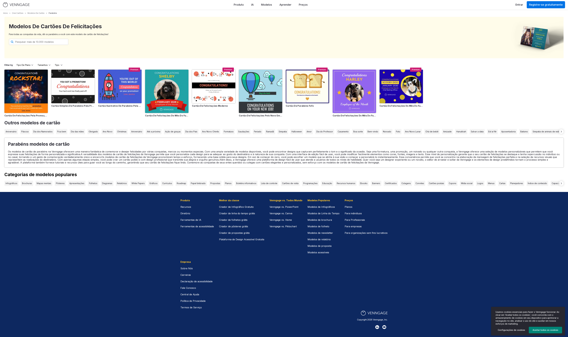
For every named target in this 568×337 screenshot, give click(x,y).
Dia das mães (77, 131)
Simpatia (283, 131)
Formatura (228, 131)
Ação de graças (173, 131)
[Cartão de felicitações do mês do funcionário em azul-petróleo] (166, 91)
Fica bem (61, 131)
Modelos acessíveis (318, 252)
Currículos (167, 183)
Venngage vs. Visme (281, 219)
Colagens (406, 183)
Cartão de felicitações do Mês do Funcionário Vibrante (401, 106)
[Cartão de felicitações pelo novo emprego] (260, 91)
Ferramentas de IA (190, 219)
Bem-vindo (373, 131)
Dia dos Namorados (43, 131)
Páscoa (25, 131)
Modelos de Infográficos (321, 206)
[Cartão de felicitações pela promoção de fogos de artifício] (26, 91)
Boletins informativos (246, 183)
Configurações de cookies (511, 330)
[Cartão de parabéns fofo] (307, 86)
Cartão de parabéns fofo (300, 106)
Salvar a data (477, 131)
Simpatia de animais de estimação (549, 131)
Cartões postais (436, 183)
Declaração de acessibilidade (196, 281)
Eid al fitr (492, 131)
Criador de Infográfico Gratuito (236, 206)
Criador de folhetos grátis (233, 219)
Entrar (519, 4)
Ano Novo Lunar (413, 131)
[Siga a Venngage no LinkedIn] (377, 327)
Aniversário (11, 131)
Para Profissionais (355, 219)
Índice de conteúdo (537, 183)
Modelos (266, 4)
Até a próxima (153, 131)
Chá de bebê (431, 131)
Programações (310, 183)
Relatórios (122, 183)
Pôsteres (60, 183)
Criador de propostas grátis (234, 232)
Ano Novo (107, 131)
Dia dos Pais (191, 131)
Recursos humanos (346, 183)
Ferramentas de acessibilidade (197, 226)
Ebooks (363, 183)
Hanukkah (461, 131)
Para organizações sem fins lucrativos (366, 232)
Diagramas (107, 183)
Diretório (185, 213)
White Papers (138, 183)
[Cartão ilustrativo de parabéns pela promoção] (120, 86)
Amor (309, 131)
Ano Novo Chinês (210, 131)
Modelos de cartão (36, 13)
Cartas (502, 183)
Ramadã (270, 131)
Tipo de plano (23, 65)
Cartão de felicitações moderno (210, 106)
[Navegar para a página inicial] (16, 4)
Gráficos (153, 183)
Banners (376, 183)
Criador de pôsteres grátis (233, 226)
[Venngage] (374, 313)
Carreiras (185, 274)
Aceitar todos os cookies (545, 330)
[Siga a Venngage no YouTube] (384, 327)
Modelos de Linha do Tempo (323, 213)
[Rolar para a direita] (561, 131)
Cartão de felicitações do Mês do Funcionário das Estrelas (354, 115)
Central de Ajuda (189, 294)
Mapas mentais (44, 183)
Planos (228, 183)
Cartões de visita (290, 183)
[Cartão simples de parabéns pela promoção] (73, 86)
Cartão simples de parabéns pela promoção (73, 106)
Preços (303, 4)
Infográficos (11, 183)
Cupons (452, 183)
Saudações (243, 131)
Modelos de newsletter (320, 232)
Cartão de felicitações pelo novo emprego (260, 115)
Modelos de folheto (318, 226)
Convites (419, 183)
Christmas (121, 131)
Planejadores (516, 183)
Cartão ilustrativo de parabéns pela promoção (120, 106)
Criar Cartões (17, 13)
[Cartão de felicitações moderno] (213, 86)
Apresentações (76, 183)
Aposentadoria (508, 131)
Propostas (215, 183)
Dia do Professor (324, 131)
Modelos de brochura (320, 219)
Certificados (391, 183)
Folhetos (93, 183)
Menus (491, 183)
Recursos (185, 206)
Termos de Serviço (191, 307)
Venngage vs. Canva (281, 213)
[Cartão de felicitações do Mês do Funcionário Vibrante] (401, 86)
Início (5, 13)
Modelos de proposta (319, 245)
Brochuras (27, 183)
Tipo (57, 65)
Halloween (297, 131)
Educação (327, 183)
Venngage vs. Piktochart (283, 226)
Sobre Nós (186, 268)
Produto (239, 4)
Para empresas (353, 226)
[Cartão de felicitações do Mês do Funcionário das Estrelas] (354, 91)
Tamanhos (43, 65)
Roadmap (181, 183)
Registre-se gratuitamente (546, 4)
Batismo (524, 131)
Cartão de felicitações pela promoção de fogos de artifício (26, 115)
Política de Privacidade (193, 300)
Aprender (285, 4)
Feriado (257, 131)
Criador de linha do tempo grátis (237, 213)
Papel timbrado (198, 183)
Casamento (343, 131)
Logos (480, 183)
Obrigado (93, 131)
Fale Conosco (188, 287)
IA (252, 4)
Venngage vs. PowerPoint (284, 206)
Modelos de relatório (319, 239)
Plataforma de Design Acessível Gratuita (241, 239)
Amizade (447, 131)
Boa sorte (358, 131)
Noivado (387, 131)
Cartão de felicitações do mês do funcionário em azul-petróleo (166, 115)
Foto (398, 131)
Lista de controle (269, 183)
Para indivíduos (353, 213)
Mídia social (466, 183)
